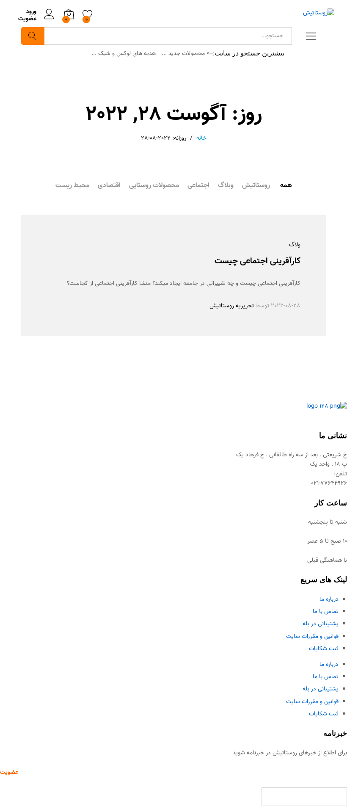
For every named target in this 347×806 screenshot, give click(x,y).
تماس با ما (326, 611)
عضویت (27, 19)
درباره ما (329, 599)
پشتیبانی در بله (321, 624)
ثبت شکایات (324, 649)
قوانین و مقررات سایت (312, 636)
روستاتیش (256, 185)
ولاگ (294, 245)
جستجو (32, 36)
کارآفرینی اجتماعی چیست (257, 261)
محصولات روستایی (154, 185)
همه (286, 185)
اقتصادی (109, 185)
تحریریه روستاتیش (231, 306)
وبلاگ (226, 185)
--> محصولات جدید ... (187, 53)
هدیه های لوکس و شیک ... (123, 53)
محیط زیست (72, 185)
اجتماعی (198, 185)
